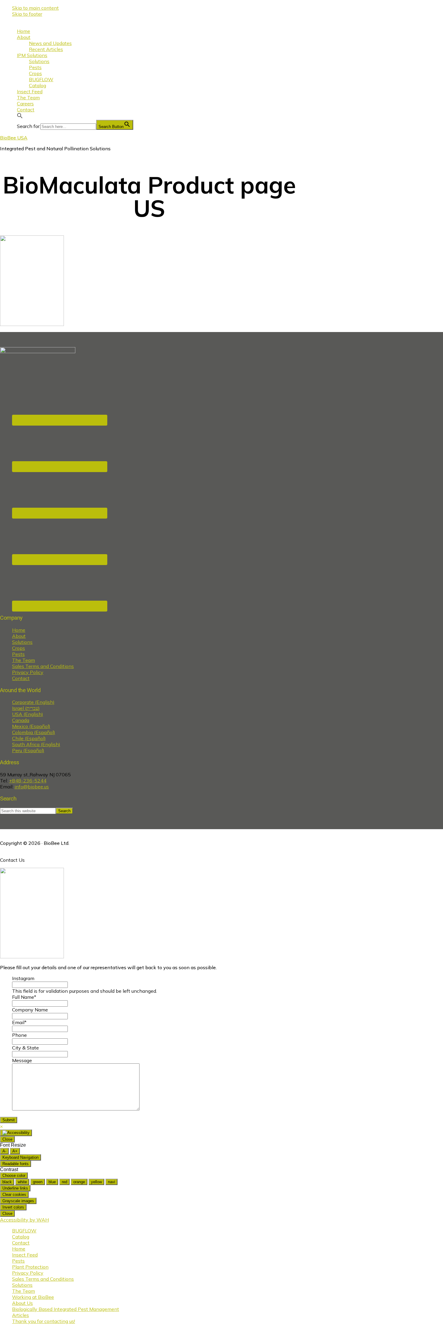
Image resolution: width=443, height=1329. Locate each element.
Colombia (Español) (33, 732)
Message (22, 1060)
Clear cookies (14, 1194)
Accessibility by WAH (24, 1220)
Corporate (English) (33, 702)
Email (19, 1022)
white (22, 1182)
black (7, 1182)
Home (18, 630)
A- (4, 1151)
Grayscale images (18, 1201)
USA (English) (27, 714)
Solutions (22, 642)
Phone (19, 1035)
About (19, 636)
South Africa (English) (36, 744)
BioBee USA (13, 138)
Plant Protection (30, 1267)
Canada (20, 720)
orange (79, 1182)
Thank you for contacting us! (43, 1321)
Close (7, 1139)
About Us (22, 1303)
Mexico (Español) (31, 726)
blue (52, 1182)
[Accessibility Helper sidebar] (16, 1132)
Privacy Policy (27, 672)
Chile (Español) (29, 738)
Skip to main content (35, 8)
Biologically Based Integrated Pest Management (65, 1309)
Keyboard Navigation (20, 1157)
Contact (21, 678)
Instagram (23, 978)
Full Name (24, 997)
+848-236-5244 (27, 781)
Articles (20, 1315)
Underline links (15, 1188)
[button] (20, 117)
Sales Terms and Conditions (43, 666)
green (37, 1182)
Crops (18, 648)
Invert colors (13, 1207)
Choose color (13, 1175)
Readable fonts (15, 1163)
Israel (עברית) (26, 708)
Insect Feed (25, 1255)
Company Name (30, 1010)
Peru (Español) (28, 750)
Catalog (20, 1237)
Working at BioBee (33, 1297)
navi (111, 1182)
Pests (18, 654)
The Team (23, 660)
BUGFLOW (24, 1231)
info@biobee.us (31, 787)
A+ (14, 1151)
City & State (25, 1048)
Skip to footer (27, 14)
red (64, 1182)
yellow (96, 1182)
